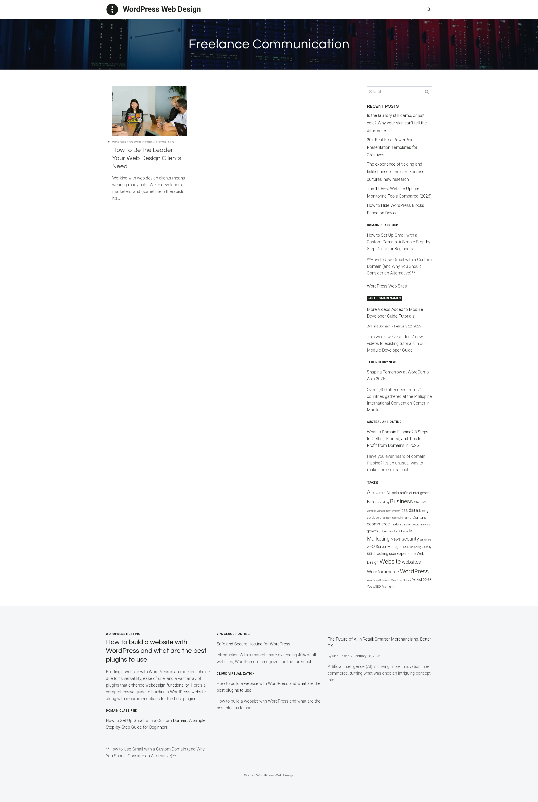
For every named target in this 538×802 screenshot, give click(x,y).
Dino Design (340, 656)
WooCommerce (383, 571)
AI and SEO (379, 493)
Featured (397, 524)
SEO (371, 546)
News (396, 539)
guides (383, 531)
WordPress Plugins (401, 580)
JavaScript (394, 531)
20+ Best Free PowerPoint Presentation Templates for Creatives (392, 147)
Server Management (392, 547)
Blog (371, 501)
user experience (402, 553)
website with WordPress (147, 671)
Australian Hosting (384, 421)
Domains (420, 517)
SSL (370, 554)
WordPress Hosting (123, 634)
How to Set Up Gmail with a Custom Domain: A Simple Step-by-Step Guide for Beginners (399, 242)
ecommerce (378, 523)
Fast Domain (380, 326)
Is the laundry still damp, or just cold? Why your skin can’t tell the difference (397, 123)
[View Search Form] (428, 9)
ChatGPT (420, 502)
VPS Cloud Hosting (233, 634)
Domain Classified (382, 225)
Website (390, 561)
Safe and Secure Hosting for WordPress (253, 643)
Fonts (407, 524)
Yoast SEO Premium (380, 586)
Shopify (426, 547)
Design (425, 510)
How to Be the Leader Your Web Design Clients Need (146, 158)
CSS (404, 511)
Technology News (382, 362)
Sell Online (425, 539)
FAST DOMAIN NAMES (384, 298)
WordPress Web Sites (387, 286)
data (413, 510)
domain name (401, 518)
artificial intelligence (415, 493)
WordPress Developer (378, 580)
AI (369, 492)
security (410, 539)
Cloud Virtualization (235, 673)
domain (386, 517)
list (412, 530)
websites (411, 562)
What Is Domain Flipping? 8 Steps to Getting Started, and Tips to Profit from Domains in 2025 (397, 438)
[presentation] (149, 111)
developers (374, 517)
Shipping (415, 547)
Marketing (378, 539)
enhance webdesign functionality (158, 685)
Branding (383, 502)
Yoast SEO (421, 579)
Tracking (381, 553)
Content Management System (383, 510)
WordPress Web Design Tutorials (143, 142)
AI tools (392, 493)
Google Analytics (420, 524)
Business (401, 501)
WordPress (414, 571)
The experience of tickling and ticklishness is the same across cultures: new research (395, 172)
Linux (404, 531)
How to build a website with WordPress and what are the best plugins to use (156, 651)
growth (372, 531)
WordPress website (188, 691)
